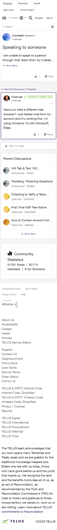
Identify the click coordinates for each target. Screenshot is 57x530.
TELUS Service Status (16, 342)
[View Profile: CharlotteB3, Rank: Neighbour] (6, 37)
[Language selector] (23, 18)
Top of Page (31, 288)
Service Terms (11, 372)
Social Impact (27, 9)
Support (7, 349)
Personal (7, 3)
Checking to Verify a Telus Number (28, 194)
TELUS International (15, 422)
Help (23, 294)
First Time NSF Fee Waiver (29, 207)
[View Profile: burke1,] (6, 170)
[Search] (30, 18)
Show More (11, 65)
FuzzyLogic (17, 96)
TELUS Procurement (15, 427)
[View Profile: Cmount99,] (6, 196)
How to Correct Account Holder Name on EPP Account (32, 220)
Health (37, 3)
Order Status (10, 376)
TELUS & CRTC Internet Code (22, 388)
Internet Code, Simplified (18, 392)
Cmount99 (29, 198)
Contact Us (9, 354)
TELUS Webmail (12, 431)
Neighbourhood (12, 358)
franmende (30, 211)
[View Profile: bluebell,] (6, 183)
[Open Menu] (52, 27)
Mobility (9, 27)
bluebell (31, 185)
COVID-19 (8, 381)
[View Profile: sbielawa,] (6, 222)
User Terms (9, 367)
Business (23, 3)
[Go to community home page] (13, 18)
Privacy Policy (9, 294)
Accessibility (10, 324)
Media (6, 333)
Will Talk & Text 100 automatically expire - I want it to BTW (31, 168)
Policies (7, 338)
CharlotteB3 (18, 35)
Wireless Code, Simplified (19, 401)
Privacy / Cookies (13, 406)
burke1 (30, 172)
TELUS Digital (11, 418)
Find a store (9, 363)
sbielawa (29, 224)
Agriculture (8, 9)
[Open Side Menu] (4, 18)
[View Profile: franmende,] (6, 209)
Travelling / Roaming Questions (32, 181)
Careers (7, 329)
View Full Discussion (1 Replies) (20, 89)
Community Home (11, 288)
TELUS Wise (10, 436)
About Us (8, 320)
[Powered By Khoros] (28, 303)
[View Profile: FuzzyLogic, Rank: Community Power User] (6, 98)
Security (7, 411)
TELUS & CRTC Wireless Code (22, 397)
